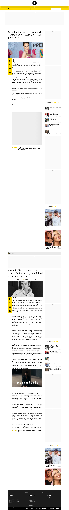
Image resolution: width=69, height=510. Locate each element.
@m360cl (23, 40)
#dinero (27, 147)
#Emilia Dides (32, 147)
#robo (19, 149)
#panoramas (38, 430)
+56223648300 (31, 505)
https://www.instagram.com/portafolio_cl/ (31, 427)
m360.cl (23, 279)
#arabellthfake (19, 114)
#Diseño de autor (21, 430)
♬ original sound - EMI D (29, 114)
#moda (38, 148)
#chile (13, 114)
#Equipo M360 (21, 148)
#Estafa (26, 148)
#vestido (23, 149)
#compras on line (21, 147)
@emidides (14, 113)
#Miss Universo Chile (32, 148)
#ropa (19, 431)
